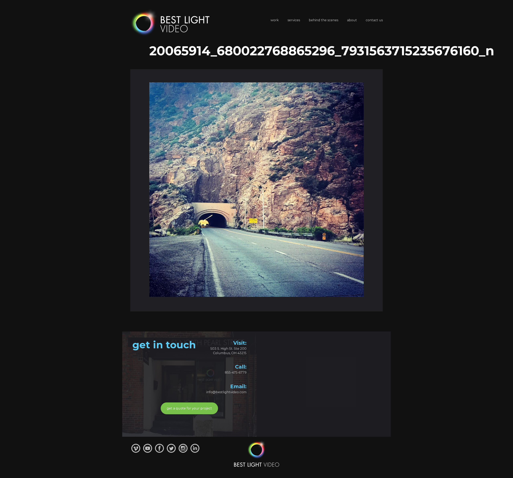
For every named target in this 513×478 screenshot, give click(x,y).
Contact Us (374, 20)
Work (275, 20)
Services (294, 20)
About (352, 20)
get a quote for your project (189, 408)
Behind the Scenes (323, 20)
